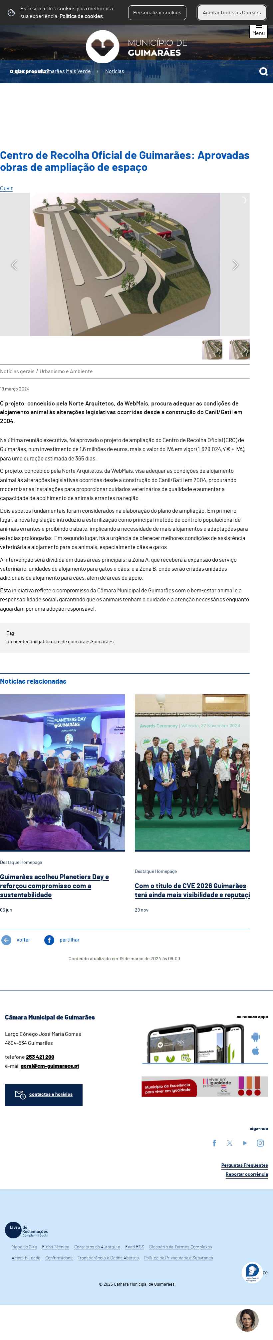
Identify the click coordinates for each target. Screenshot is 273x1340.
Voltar (23, 940)
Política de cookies (81, 16)
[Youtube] (245, 1143)
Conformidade (59, 1258)
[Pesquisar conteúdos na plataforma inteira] (263, 71)
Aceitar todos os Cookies (232, 12)
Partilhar (70, 940)
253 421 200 (40, 1057)
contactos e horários (51, 1094)
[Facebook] (214, 1143)
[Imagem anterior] (14, 265)
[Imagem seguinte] (235, 265)
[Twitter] (229, 1143)
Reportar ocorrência (247, 1174)
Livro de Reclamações (26, 1230)
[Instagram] (260, 1143)
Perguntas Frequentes (244, 1165)
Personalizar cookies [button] (157, 12)
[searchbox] (136, 71)
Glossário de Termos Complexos (180, 1247)
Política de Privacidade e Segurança (178, 1258)
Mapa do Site (24, 1247)
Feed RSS (134, 1247)
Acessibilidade (26, 1258)
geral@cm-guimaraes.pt (50, 1066)
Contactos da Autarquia (97, 1247)
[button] (212, 349)
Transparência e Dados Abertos (108, 1258)
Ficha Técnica (55, 1247)
